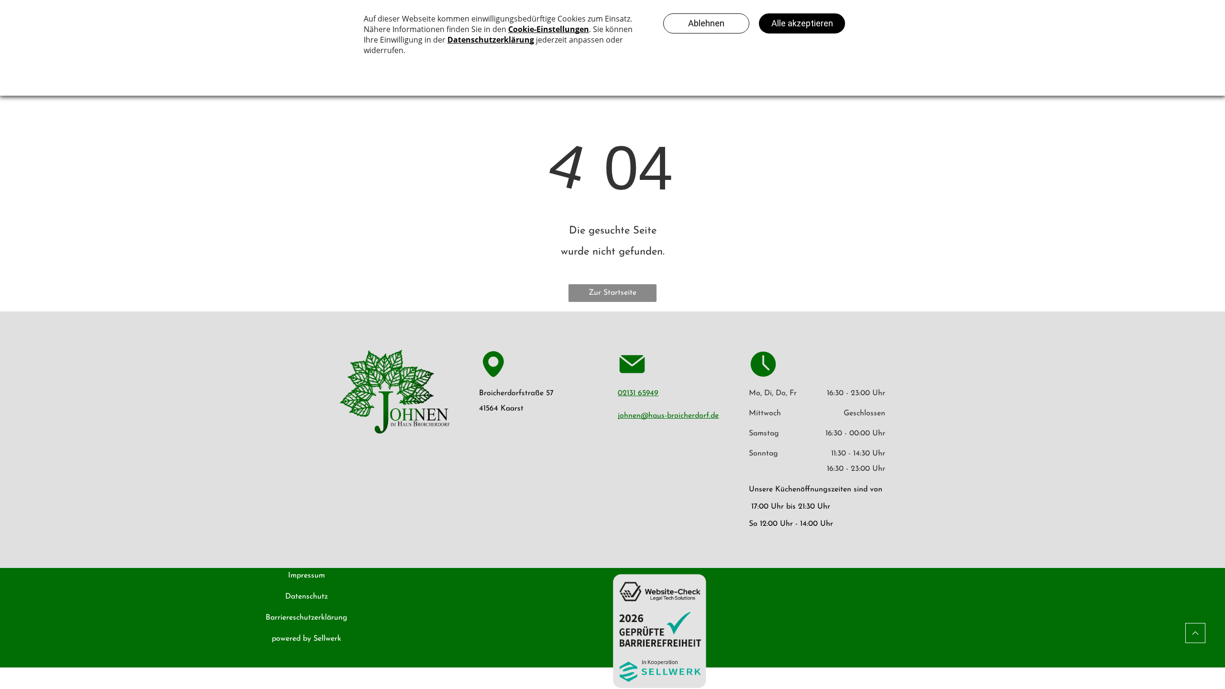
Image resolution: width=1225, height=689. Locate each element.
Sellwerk (327, 639)
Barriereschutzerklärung (306, 618)
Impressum (306, 575)
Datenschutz (306, 596)
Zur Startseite (612, 293)
